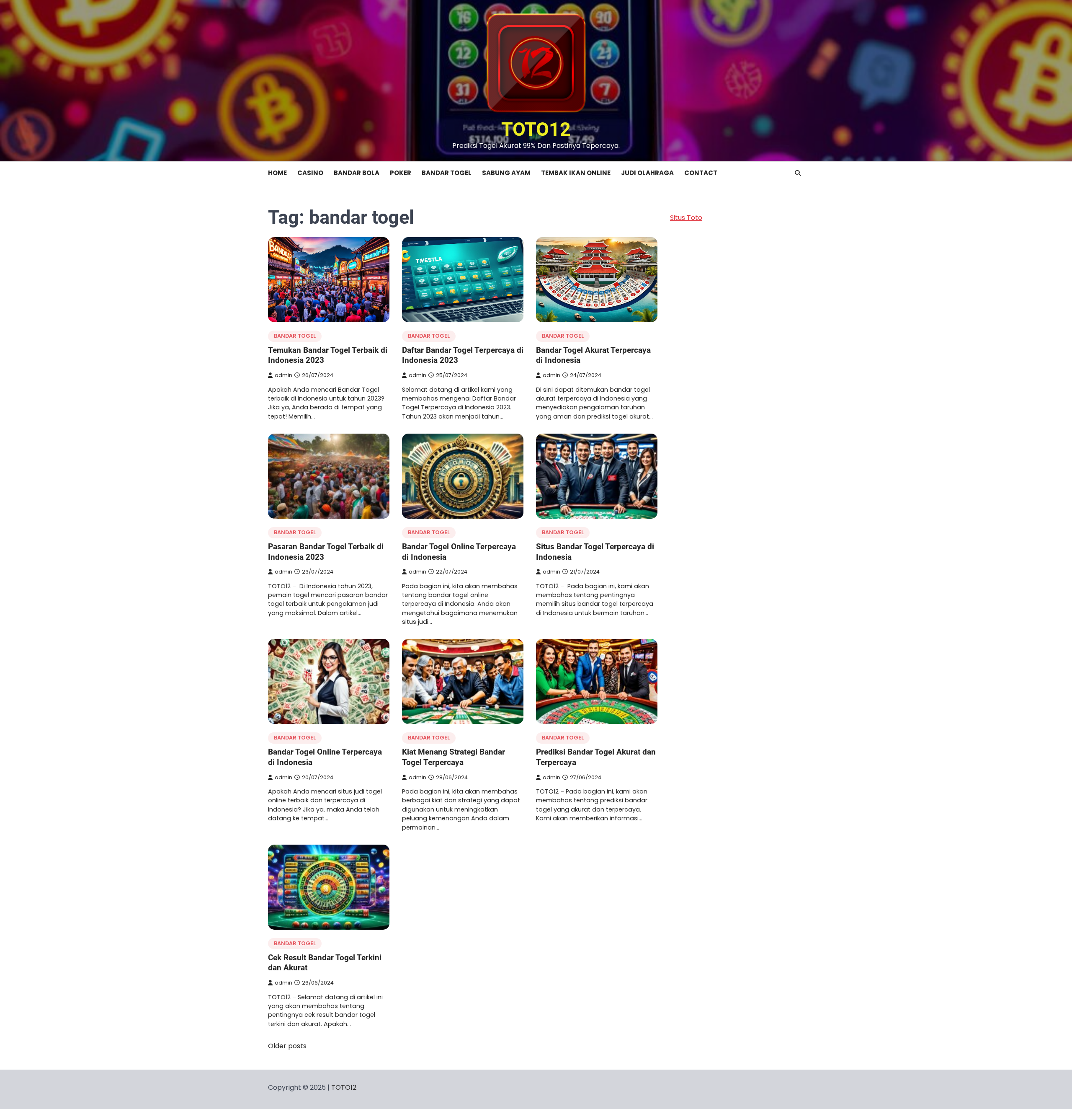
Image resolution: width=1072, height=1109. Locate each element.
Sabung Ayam (506, 172)
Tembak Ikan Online (576, 172)
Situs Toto (686, 217)
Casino (310, 172)
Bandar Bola (356, 172)
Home (277, 172)
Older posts (287, 1046)
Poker (400, 172)
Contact (700, 172)
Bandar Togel (447, 172)
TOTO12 (536, 129)
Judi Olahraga (647, 172)
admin (283, 375)
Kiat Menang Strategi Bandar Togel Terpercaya (453, 757)
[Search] (797, 173)
